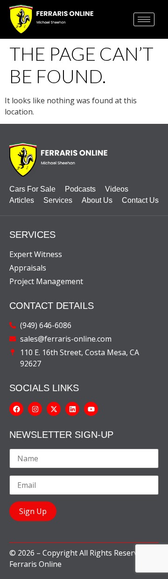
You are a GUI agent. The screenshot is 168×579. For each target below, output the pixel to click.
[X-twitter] (54, 409)
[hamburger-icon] (143, 19)
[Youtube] (91, 409)
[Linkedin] (72, 409)
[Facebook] (16, 409)
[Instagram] (35, 409)
